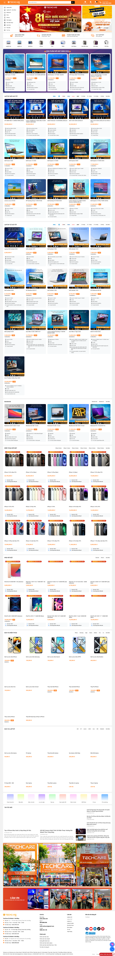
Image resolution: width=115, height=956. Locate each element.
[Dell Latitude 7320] (79, 279)
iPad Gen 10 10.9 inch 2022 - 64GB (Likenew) (78, 582)
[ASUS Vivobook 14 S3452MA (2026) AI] (57, 109)
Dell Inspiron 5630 (73, 160)
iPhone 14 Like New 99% (32, 541)
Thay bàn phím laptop (52, 753)
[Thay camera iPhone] (14, 705)
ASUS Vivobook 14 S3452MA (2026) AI (57, 120)
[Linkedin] (95, 928)
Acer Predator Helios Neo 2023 (12, 378)
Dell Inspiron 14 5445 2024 (97, 160)
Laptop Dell (69, 919)
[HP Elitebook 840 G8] (101, 279)
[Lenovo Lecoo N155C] (14, 189)
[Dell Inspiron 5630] (79, 149)
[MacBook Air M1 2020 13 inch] (14, 414)
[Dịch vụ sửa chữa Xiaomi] (57, 645)
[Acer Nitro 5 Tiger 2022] (79, 320)
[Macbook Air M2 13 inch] (36, 414)
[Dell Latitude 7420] (57, 279)
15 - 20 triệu (96, 96)
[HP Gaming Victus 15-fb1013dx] (36, 189)
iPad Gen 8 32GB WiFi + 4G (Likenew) (13, 581)
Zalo (112, 949)
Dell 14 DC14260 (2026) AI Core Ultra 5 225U (100, 121)
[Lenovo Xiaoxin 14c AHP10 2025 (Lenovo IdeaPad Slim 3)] (79, 189)
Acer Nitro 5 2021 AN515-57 (33, 331)
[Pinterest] (102, 928)
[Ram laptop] (36, 771)
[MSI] (64, 96)
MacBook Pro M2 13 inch (53, 425)
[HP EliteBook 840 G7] (36, 279)
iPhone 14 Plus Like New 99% (11, 541)
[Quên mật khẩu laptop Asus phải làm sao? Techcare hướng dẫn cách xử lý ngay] (81, 831)
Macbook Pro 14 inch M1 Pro (98, 425)
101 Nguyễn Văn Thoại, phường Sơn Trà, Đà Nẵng (20, 938)
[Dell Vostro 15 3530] (14, 63)
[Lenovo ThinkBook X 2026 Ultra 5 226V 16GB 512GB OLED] (36, 109)
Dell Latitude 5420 (9, 290)
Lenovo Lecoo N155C (9, 200)
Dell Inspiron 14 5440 (52, 160)
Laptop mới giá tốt (11, 96)
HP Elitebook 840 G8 (96, 290)
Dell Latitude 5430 (9, 331)
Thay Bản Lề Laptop (74, 783)
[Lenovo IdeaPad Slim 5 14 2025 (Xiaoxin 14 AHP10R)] (100, 63)
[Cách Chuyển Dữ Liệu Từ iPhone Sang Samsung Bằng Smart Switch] (81, 825)
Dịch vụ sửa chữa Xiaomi (53, 656)
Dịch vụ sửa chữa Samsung (33, 656)
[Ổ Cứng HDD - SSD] (14, 771)
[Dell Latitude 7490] (57, 237)
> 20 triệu (102, 96)
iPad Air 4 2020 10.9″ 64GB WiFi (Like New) (100, 582)
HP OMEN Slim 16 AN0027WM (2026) (14, 120)
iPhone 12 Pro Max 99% (75, 541)
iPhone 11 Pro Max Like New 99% (99, 541)
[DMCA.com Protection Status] (99, 933)
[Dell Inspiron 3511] (101, 237)
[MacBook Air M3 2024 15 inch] (79, 414)
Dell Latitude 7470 (30, 249)
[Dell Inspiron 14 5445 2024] (101, 149)
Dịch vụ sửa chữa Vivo (10, 686)
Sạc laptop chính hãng (74, 753)
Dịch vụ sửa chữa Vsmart (32, 686)
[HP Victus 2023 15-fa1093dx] (78, 63)
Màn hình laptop (95, 753)
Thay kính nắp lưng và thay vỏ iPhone (35, 716)
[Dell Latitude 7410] (79, 237)
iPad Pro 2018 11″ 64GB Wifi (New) (35, 616)
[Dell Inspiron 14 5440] (57, 149)
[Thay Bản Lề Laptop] (79, 771)
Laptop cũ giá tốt (10, 224)
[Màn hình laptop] (101, 741)
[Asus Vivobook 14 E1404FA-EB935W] (36, 63)
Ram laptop (29, 783)
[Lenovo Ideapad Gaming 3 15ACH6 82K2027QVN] (57, 320)
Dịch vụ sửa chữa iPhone (10, 656)
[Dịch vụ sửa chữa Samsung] (36, 645)
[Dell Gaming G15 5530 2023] (57, 189)
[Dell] (54, 96)
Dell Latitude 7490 (52, 249)
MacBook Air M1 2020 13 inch (12, 425)
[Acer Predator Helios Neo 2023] (14, 366)
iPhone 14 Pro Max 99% (75, 506)
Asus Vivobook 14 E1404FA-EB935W (36, 74)
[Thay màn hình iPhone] (57, 675)
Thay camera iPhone (9, 716)
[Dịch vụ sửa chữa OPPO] (79, 645)
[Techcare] (14, 2)
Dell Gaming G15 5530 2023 (54, 200)
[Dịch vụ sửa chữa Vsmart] (36, 675)
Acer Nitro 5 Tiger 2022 (75, 331)
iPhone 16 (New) (73, 472)
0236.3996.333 (15, 924)
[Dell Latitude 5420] (14, 279)
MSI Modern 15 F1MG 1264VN (56, 74)
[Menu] (4, 2)
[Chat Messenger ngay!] (112, 944)
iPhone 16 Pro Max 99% (10, 472)
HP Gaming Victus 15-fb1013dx (34, 200)
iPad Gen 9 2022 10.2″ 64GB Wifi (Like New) (57, 582)
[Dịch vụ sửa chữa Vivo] (14, 675)
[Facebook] (87, 928)
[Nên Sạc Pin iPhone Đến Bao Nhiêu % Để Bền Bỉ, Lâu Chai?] (81, 818)
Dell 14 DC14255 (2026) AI (76, 120)
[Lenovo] (73, 96)
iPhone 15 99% (51, 506)
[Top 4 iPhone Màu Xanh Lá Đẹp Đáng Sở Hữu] (21, 819)
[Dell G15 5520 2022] (101, 320)
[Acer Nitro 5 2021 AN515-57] (36, 320)
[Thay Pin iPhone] (101, 675)
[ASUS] (68, 96)
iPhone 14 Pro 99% (95, 506)
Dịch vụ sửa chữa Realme (97, 656)
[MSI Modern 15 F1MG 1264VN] (57, 63)
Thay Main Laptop (51, 783)
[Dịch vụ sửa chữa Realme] (101, 645)
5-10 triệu (83, 96)
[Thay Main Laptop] (57, 771)
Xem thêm (108, 96)
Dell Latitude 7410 (73, 249)
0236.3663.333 (15, 933)
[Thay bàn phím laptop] (57, 741)
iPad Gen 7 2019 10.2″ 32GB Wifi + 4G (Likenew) (35, 582)
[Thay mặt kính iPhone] (79, 675)
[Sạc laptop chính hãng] (79, 741)
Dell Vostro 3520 (8, 160)
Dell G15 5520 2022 (96, 331)
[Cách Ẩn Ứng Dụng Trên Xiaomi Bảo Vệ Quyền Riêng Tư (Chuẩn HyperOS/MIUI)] (81, 812)
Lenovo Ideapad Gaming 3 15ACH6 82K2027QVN (56, 332)
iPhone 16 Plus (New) (52, 472)
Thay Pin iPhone (94, 686)
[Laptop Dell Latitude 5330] (14, 237)
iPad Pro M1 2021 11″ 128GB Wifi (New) (99, 616)
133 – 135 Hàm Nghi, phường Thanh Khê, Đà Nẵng (20, 920)
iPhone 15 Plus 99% (31, 506)
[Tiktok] (98, 928)
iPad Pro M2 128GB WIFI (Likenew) (13, 616)
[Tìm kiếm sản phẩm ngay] (73, 2)
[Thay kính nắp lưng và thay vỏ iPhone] (36, 705)
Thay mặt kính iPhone (74, 686)
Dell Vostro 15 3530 (10, 74)
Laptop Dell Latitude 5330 (11, 249)
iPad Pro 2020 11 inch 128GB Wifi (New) (77, 616)
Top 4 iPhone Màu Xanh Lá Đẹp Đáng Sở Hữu (17, 830)
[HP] (59, 96)
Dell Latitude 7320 (73, 290)
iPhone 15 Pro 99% (9, 506)
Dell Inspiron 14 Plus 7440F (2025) (99, 200)
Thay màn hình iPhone (52, 686)
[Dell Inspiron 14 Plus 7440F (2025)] (101, 189)
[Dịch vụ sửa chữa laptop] (14, 741)
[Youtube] (91, 928)
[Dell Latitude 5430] (14, 320)
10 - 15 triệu (89, 96)
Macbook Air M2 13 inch (32, 425)
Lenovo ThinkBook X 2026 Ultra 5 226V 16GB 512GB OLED (36, 121)
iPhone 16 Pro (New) (31, 472)
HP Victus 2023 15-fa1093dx (76, 74)
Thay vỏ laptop (94, 783)
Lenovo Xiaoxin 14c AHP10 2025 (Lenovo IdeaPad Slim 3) (77, 201)
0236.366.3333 (106, 3)
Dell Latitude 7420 (52, 290)
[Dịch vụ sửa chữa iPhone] (14, 645)
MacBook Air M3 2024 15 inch (76, 425)
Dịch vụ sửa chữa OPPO (75, 656)
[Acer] (78, 96)
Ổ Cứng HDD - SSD (9, 783)
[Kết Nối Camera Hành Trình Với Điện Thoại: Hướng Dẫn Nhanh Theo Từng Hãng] (57, 819)
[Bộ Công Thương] (90, 933)
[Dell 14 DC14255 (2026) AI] (79, 109)
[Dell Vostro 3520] (14, 149)
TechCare (87, 917)
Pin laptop (28, 753)
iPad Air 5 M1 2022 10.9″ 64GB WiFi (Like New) (56, 616)
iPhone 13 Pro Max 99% (53, 541)
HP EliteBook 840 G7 (31, 290)
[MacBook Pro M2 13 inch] (57, 414)
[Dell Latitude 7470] (36, 237)
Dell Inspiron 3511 (95, 249)
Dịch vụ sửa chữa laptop (10, 753)
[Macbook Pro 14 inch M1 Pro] (101, 414)
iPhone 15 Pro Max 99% (96, 472)
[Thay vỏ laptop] (101, 771)
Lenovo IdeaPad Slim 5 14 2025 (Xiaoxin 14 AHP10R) (99, 75)
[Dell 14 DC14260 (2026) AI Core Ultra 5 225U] (101, 109)
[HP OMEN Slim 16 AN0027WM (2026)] (14, 109)
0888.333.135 (43, 930)
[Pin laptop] (36, 741)
